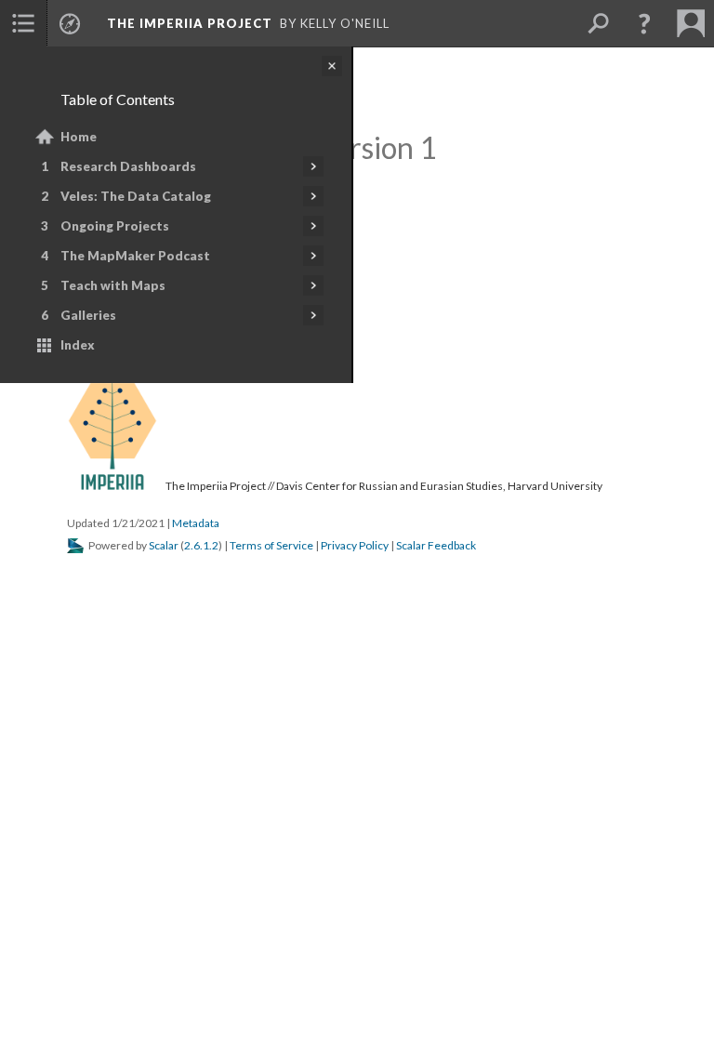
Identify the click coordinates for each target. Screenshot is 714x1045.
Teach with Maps (112, 285)
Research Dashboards (128, 166)
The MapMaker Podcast (135, 255)
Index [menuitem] (77, 344)
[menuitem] (23, 23)
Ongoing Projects (114, 225)
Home (78, 136)
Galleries (88, 315)
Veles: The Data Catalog (135, 196)
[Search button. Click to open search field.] (598, 23)
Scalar (163, 545)
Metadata (195, 523)
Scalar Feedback (436, 545)
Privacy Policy (355, 545)
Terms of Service (271, 545)
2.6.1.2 (201, 545)
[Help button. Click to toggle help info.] (644, 23)
